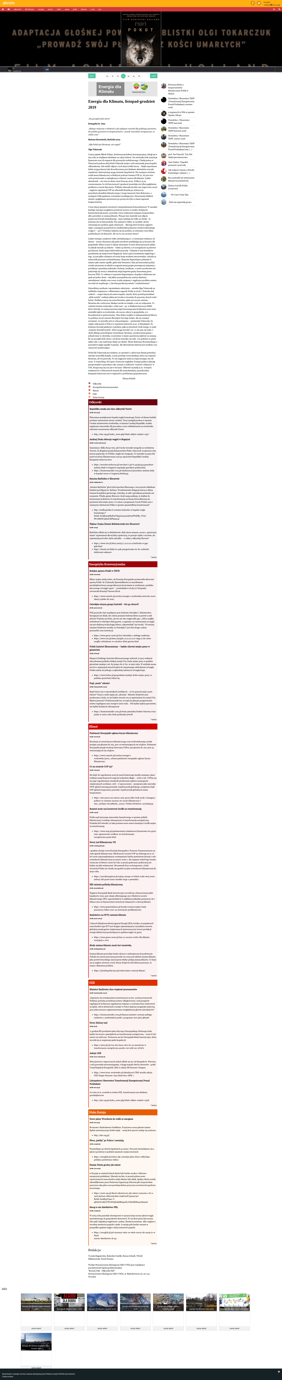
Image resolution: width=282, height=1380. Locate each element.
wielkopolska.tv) (98, 482)
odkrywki (17, 9)
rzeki (59, 9)
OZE (95, 394)
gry (100, 9)
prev (92, 76)
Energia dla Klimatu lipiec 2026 (69, 1309)
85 (134, 76)
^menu (153, 557)
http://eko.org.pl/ (102, 1135)
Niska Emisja (98, 397)
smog (67, 9)
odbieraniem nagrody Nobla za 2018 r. (125, 291)
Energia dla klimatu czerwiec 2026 (102, 1309)
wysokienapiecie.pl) (99, 846)
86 (139, 76)
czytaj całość (36, 1328)
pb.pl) (95, 1026)
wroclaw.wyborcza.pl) (100, 443)
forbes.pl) (96, 653)
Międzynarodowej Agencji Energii (112, 923)
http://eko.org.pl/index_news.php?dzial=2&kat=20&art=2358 (121, 1100)
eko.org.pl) (97, 412)
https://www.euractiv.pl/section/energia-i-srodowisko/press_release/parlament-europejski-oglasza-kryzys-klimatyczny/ (122, 758)
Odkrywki (97, 384)
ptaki (75, 9)
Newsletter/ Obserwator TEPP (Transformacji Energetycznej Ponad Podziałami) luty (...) (181, 146)
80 (107, 76)
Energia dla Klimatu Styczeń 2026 (234, 1309)
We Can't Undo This (179, 195)
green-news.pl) (98, 918)
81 (112, 76)
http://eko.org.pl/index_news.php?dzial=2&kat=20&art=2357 (121, 434)
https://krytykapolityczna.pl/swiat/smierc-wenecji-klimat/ (119, 970)
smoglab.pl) (97, 1144)
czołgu (91, 231)
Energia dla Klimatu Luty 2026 (201, 1309)
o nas (93, 9)
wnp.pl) (96, 812)
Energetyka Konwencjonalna (105, 387)
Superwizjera (135, 259)
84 (128, 76)
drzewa (84, 9)
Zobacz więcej (7, 1376)
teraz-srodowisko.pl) (99, 1057)
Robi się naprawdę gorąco (180, 202)
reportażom (152, 166)
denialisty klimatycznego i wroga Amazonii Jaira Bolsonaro (124, 193)
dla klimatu (29, 9)
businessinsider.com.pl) (100, 687)
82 (118, 76)
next (154, 76)
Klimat (96, 390)
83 (123, 76)
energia (41, 9)
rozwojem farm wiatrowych (143, 1004)
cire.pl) (96, 527)
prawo (50, 9)
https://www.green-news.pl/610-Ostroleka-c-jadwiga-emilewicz (122, 635)
